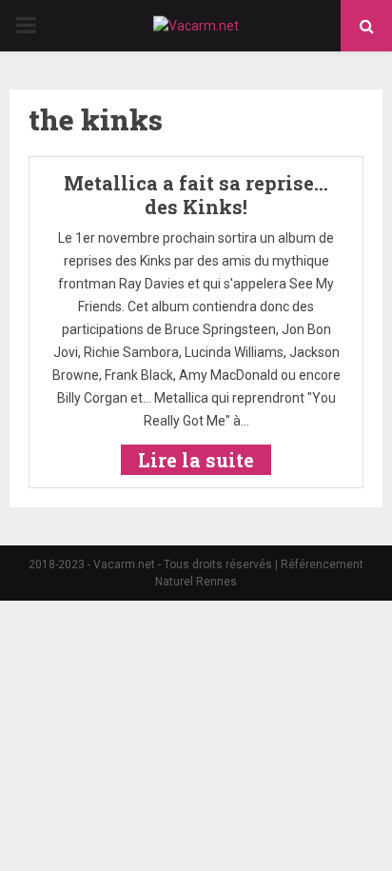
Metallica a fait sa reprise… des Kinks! (196, 194)
